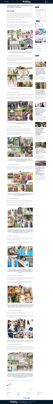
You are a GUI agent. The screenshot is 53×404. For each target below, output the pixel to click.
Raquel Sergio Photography (14, 305)
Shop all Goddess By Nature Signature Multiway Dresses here (21, 205)
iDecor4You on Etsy (24, 375)
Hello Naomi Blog (19, 376)
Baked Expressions (29, 270)
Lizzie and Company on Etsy (21, 195)
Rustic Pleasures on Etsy (16, 271)
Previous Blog (9, 388)
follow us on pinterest (40, 26)
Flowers (7, 395)
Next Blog (31, 388)
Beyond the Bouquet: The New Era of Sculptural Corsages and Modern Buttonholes (40, 112)
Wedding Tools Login (39, 393)
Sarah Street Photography (22, 377)
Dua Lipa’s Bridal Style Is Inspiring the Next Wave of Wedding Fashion (40, 92)
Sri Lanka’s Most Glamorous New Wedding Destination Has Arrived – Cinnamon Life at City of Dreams (40, 171)
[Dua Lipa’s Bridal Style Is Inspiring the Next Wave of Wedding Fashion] (40, 85)
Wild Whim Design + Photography (25, 193)
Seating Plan (28, 393)
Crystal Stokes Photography (25, 304)
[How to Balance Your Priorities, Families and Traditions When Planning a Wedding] (40, 124)
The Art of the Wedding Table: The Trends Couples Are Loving (40, 151)
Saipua (13, 160)
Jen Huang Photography (20, 160)
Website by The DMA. (34, 401)
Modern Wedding (13, 402)
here (8, 381)
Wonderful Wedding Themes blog (26, 374)
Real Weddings (8, 393)
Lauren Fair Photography (20, 231)
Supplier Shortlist (39, 51)
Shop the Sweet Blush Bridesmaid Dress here (26, 27)
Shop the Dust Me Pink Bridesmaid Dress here (17, 134)
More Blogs (36, 182)
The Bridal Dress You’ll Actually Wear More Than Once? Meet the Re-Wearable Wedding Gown (40, 72)
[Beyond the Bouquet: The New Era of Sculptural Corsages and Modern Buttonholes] (40, 104)
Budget (27, 395)
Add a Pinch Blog (30, 340)
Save (20, 29)
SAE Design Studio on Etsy (15, 373)
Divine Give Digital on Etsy (15, 341)
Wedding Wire (29, 373)
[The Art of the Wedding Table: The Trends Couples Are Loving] (40, 145)
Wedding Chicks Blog (21, 340)
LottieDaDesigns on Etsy (15, 52)
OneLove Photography (25, 194)
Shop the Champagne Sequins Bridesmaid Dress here (15, 283)
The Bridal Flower (19, 270)
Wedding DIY (18, 395)
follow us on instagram (40, 25)
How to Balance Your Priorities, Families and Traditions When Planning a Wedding (40, 132)
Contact (37, 395)
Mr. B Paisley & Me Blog (24, 232)
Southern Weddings (30, 341)
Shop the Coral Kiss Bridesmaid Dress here (24, 169)
